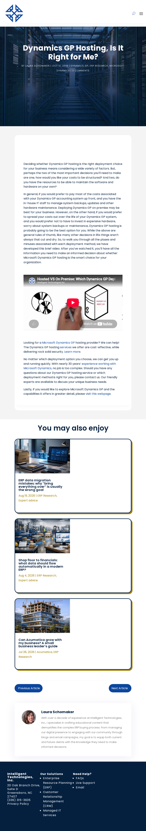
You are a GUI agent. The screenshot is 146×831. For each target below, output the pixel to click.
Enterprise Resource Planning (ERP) (57, 782)
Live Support (85, 783)
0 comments (80, 70)
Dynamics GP (79, 65)
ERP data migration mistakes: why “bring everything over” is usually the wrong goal (40, 485)
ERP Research (99, 65)
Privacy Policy (18, 804)
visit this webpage (98, 394)
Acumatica (44, 652)
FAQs (80, 778)
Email (80, 787)
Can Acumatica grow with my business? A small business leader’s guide (40, 643)
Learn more (72, 352)
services (66, 347)
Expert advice (28, 500)
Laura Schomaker (37, 65)
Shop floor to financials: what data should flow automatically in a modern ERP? (41, 565)
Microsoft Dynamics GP (58, 343)
